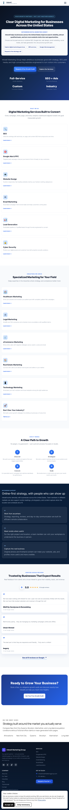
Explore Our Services (46, 69)
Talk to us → (6, 417)
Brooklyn (42, 735)
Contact (4, 787)
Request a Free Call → (44, 781)
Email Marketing (40, 760)
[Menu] (65, 2)
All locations (8, 735)
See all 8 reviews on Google (34, 658)
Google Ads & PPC (41, 754)
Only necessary (23, 805)
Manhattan (53, 735)
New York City (21, 735)
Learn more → (7, 140)
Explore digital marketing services (15, 47)
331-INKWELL (42, 776)
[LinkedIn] (3, 764)
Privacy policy (42, 800)
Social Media (39, 762)
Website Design (40, 757)
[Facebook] (7, 764)
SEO (37, 752)
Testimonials (5, 784)
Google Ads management (47, 47)
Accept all (9, 805)
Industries (5, 779)
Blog (3, 782)
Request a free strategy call (13, 51)
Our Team (4, 776)
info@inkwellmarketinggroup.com (47, 774)
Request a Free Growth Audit (25, 69)
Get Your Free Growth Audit (34, 696)
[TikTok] (11, 764)
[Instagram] (15, 764)
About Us (4, 774)
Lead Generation (41, 765)
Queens (33, 735)
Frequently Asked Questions (10, 790)
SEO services (32, 47)
